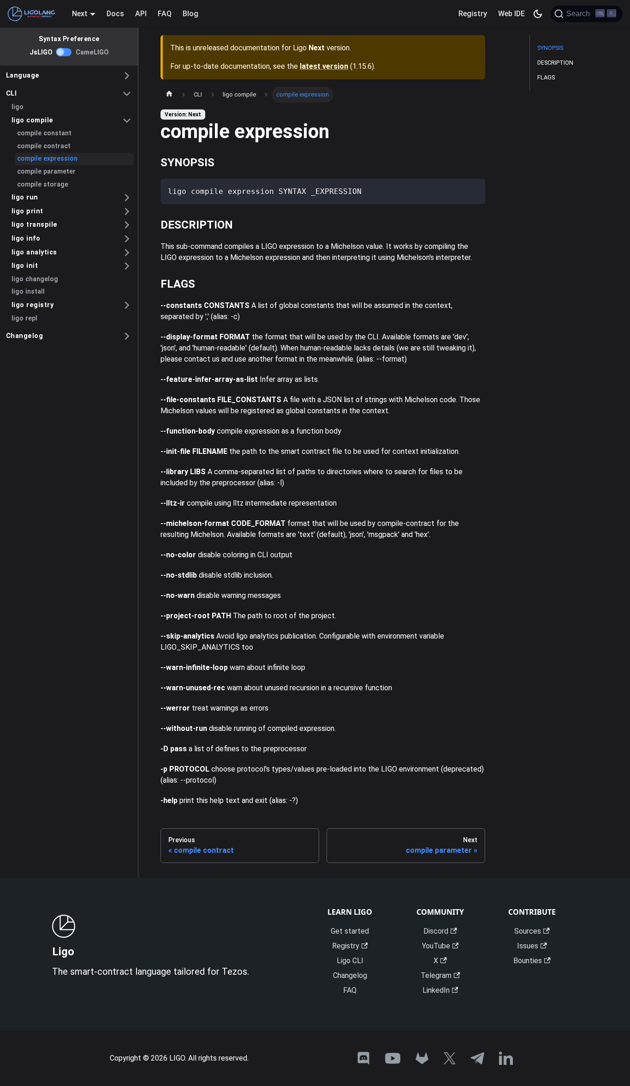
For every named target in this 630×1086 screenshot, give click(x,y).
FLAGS (546, 77)
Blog (190, 13)
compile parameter (46, 171)
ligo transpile (35, 225)
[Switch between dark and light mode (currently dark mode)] (537, 13)
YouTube (436, 945)
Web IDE (511, 13)
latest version (324, 66)
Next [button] (80, 13)
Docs (115, 13)
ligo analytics (34, 252)
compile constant (44, 133)
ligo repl (24, 318)
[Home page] (169, 95)
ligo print (27, 211)
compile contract (44, 146)
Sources (527, 931)
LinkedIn (436, 990)
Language (23, 75)
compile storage (42, 184)
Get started (350, 931)
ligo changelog (35, 279)
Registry (472, 13)
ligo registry (33, 305)
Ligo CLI (350, 960)
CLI (11, 93)
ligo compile (32, 120)
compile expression (47, 159)
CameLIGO (92, 52)
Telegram (436, 975)
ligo (18, 107)
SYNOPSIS (550, 47)
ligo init (25, 266)
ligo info (26, 238)
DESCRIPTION (555, 62)
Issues (527, 945)
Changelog (24, 336)
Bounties (527, 960)
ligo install (28, 292)
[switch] (64, 52)
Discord (435, 931)
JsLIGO (41, 52)
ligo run (25, 197)
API (141, 13)
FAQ (165, 13)
